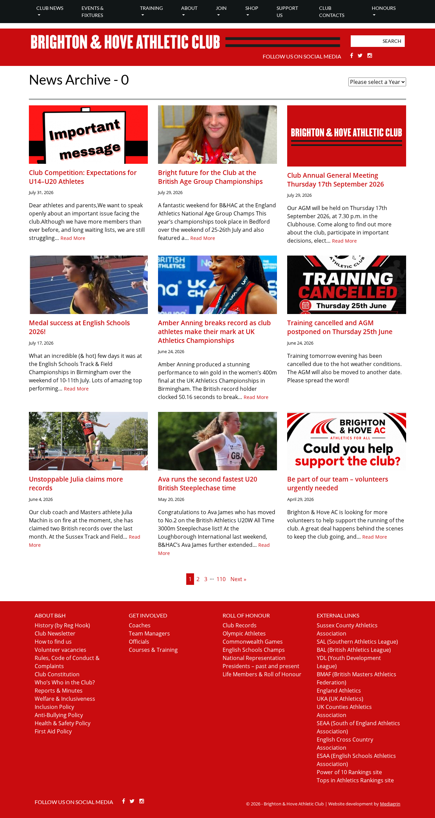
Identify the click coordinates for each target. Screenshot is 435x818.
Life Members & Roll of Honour (262, 674)
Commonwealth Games (253, 641)
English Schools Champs (254, 650)
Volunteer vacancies (60, 650)
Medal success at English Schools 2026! (79, 327)
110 (221, 579)
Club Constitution (57, 674)
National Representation (254, 658)
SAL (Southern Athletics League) (357, 641)
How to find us (53, 641)
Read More (72, 238)
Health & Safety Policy (62, 723)
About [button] (189, 8)
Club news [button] (49, 8)
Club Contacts (331, 11)
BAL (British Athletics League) (354, 650)
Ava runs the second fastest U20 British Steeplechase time (207, 483)
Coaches (140, 625)
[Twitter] (361, 55)
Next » (238, 579)
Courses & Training (153, 650)
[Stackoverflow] (370, 55)
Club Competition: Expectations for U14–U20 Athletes (83, 177)
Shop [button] (251, 8)
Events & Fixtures (93, 11)
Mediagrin (390, 804)
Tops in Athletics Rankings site (355, 780)
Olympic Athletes (244, 633)
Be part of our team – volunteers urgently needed (337, 483)
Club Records (240, 625)
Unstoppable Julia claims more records (76, 483)
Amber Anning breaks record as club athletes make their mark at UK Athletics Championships (214, 331)
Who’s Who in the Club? (65, 682)
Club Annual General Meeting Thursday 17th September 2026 (335, 180)
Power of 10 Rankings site (349, 772)
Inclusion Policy (54, 707)
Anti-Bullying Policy (59, 715)
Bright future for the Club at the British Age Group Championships (210, 177)
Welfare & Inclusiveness (65, 698)
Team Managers (149, 633)
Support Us (287, 11)
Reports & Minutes (59, 690)
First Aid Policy (53, 731)
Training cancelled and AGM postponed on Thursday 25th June (340, 327)
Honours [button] (384, 8)
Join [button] (221, 8)
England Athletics (339, 690)
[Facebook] (352, 55)
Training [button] (151, 8)
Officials (139, 641)
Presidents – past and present (261, 666)
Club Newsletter (55, 633)
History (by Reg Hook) (62, 625)
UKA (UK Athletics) (340, 698)
